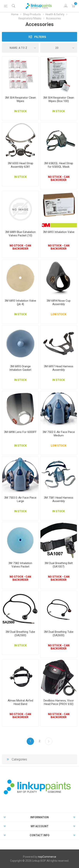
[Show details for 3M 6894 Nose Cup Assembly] (58, 278)
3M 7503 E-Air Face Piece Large (20, 499)
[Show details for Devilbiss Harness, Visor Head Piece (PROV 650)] (58, 678)
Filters (40, 36)
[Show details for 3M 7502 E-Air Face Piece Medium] (58, 409)
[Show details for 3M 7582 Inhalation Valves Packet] (20, 540)
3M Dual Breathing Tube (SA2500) (20, 633)
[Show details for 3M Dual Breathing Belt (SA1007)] (58, 540)
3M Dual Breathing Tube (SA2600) (58, 633)
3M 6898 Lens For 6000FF (20, 432)
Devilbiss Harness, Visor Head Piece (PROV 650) (59, 702)
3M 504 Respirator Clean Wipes (20, 99)
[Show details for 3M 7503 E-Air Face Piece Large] (20, 474)
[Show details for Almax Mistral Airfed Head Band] (20, 678)
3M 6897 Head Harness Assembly (58, 368)
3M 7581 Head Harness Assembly (58, 499)
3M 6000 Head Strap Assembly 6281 (20, 165)
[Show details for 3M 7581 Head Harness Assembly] (58, 474)
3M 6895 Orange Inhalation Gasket (20, 368)
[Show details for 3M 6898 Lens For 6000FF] (20, 409)
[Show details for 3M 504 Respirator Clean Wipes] (20, 75)
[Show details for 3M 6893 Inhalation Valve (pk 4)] (20, 278)
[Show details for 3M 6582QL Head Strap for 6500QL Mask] (58, 140)
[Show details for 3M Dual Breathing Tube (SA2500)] (20, 609)
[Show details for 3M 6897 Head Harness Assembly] (58, 343)
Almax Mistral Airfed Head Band (20, 702)
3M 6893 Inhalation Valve (58, 232)
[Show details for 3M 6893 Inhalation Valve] (58, 209)
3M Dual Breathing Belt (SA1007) (58, 564)
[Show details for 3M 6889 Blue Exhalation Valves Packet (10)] (20, 209)
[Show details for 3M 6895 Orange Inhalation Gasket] (20, 343)
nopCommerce (47, 856)
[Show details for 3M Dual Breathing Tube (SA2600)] (58, 609)
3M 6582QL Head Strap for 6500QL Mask (58, 165)
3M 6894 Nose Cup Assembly (59, 302)
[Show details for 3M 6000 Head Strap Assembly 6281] (20, 140)
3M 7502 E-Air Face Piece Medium (59, 433)
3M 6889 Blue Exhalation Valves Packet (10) (20, 233)
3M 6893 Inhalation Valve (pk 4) (20, 302)
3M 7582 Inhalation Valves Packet (20, 564)
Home (14, 14)
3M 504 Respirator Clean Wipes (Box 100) (58, 99)
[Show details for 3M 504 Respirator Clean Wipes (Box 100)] (58, 75)
